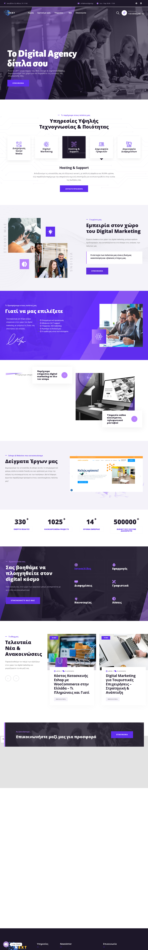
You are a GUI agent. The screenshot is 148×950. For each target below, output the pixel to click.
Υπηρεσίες (58, 13)
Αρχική (31, 13)
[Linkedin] (141, 3)
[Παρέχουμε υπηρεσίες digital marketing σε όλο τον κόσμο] (64, 375)
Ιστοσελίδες (82, 568)
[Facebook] (136, 3)
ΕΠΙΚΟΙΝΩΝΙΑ (18, 83)
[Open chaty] (6, 944)
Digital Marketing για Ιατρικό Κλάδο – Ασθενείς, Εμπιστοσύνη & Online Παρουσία (70, 684)
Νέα (70, 13)
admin (58, 671)
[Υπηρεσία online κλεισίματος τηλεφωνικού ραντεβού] (134, 419)
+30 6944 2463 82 (136, 13)
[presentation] (8, 678)
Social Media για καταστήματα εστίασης (119, 679)
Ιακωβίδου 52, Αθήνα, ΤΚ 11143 (17, 3)
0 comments (69, 671)
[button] (72, 476)
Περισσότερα (61, 699)
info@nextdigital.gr (87, 3)
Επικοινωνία (81, 13)
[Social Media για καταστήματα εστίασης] (123, 652)
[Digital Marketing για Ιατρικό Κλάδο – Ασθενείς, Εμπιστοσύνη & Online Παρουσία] (71, 652)
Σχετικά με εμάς (44, 13)
